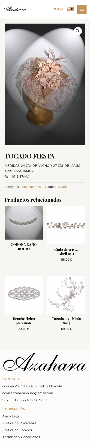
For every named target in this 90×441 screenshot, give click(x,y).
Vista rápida (24, 235)
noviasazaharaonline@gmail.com (27, 393)
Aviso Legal (11, 416)
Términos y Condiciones (21, 437)
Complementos (30, 187)
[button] (78, 31)
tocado (63, 187)
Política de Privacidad (19, 423)
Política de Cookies (17, 430)
